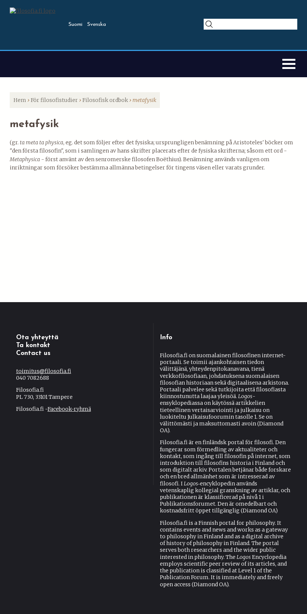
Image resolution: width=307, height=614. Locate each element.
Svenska (96, 24)
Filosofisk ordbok (105, 100)
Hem (19, 100)
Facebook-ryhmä (69, 409)
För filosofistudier (54, 100)
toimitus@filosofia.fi (43, 371)
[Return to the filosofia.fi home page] (32, 10)
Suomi (75, 24)
